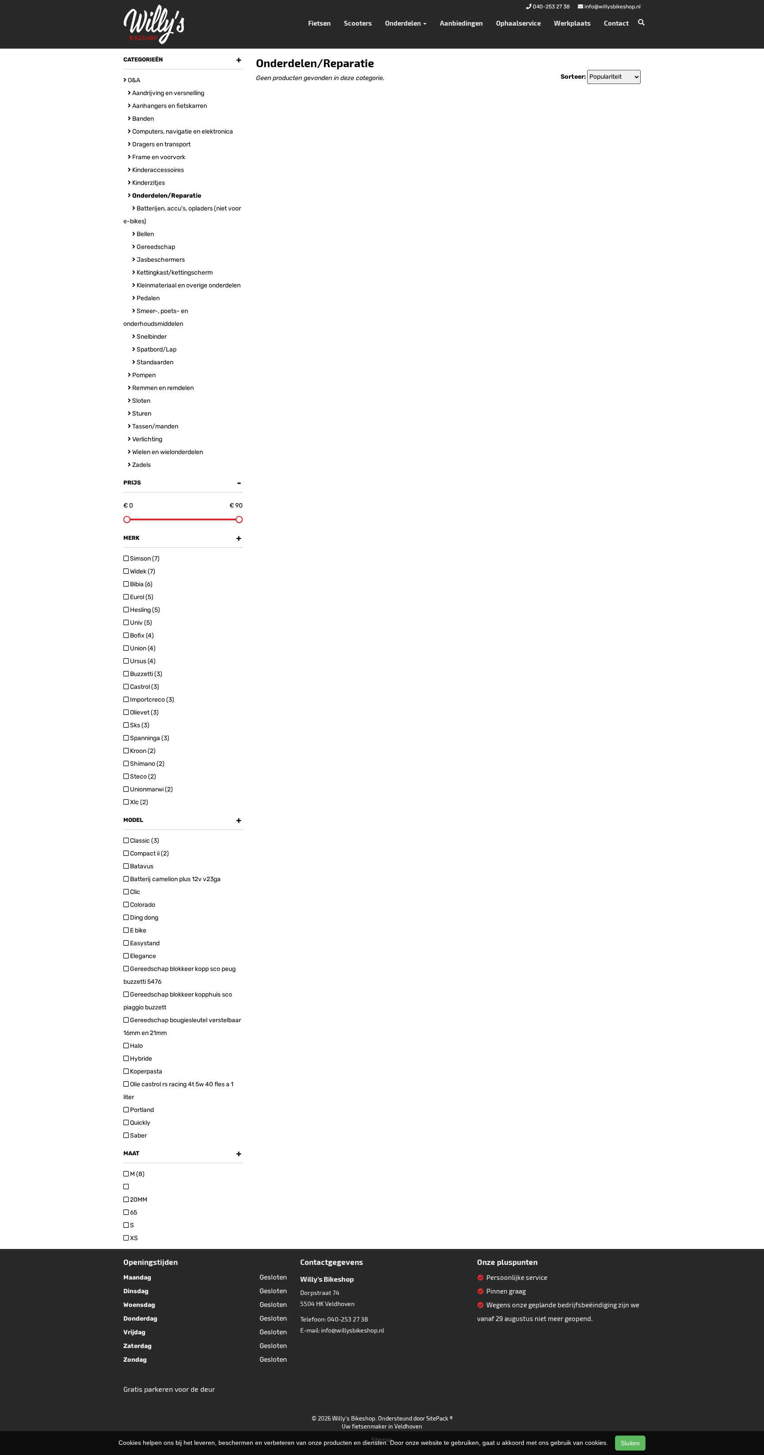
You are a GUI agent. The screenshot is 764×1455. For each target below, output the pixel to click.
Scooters (358, 23)
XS (133, 1238)
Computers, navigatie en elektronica (182, 131)
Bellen (144, 234)
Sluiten (630, 1443)
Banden (142, 118)
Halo (136, 1046)
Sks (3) (139, 725)
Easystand (144, 943)
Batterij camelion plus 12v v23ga (175, 879)
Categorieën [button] (182, 59)
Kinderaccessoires (157, 170)
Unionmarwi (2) (151, 789)
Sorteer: (573, 76)
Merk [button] (182, 538)
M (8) (137, 1174)
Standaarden (154, 362)
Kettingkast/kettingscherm (174, 272)
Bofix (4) (141, 635)
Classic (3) (144, 840)
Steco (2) (142, 776)
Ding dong (143, 917)
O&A (133, 80)
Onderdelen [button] (403, 23)
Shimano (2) (146, 764)
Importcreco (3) (151, 699)
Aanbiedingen (461, 23)
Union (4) (142, 648)
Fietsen (319, 23)
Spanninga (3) (149, 738)
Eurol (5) (141, 597)
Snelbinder (151, 336)
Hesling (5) (144, 610)
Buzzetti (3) (145, 674)
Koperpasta (145, 1071)
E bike (137, 930)
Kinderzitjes (148, 183)
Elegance (142, 956)
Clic (134, 892)
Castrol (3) (144, 687)
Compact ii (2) (149, 853)
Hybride (140, 1058)
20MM (138, 1199)
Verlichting (146, 439)
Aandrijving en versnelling (167, 93)
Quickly (139, 1123)
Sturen (141, 413)
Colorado (142, 905)
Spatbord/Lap (155, 349)
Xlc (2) (138, 802)
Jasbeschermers (160, 260)
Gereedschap (155, 247)
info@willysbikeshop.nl (352, 1330)
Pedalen (147, 298)
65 (133, 1212)
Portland (141, 1110)
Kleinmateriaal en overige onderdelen (188, 285)
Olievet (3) (144, 712)
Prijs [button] (182, 482)
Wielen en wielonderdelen (167, 452)
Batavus (141, 866)
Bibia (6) (141, 584)
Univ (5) (140, 622)
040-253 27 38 (347, 1319)
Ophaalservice (518, 23)
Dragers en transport (161, 144)
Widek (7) (142, 571)
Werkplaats (572, 23)
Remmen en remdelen (162, 388)
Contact (616, 23)
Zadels (141, 465)
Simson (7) (144, 558)
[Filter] (126, 1187)
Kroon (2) (142, 751)
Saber (138, 1135)
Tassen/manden (154, 426)
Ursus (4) (142, 661)
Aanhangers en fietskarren (169, 106)
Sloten (140, 401)
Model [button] (182, 820)
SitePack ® (439, 1418)
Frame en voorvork (158, 157)
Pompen (143, 375)
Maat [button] (182, 1153)
